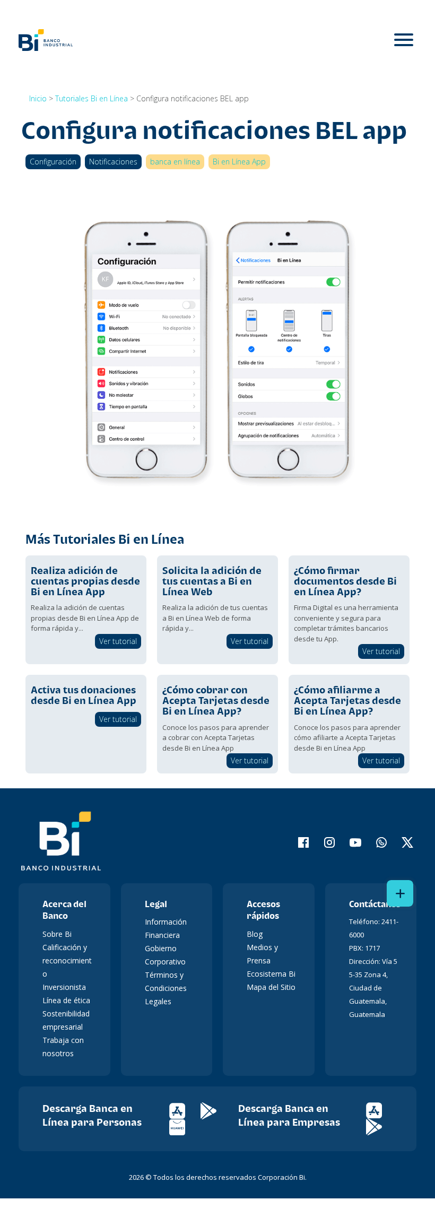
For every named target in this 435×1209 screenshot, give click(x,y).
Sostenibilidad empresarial (66, 1020)
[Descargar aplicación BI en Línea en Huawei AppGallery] (183, 1126)
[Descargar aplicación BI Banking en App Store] (380, 1109)
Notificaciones (113, 161)
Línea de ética (66, 1000)
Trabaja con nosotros (63, 1046)
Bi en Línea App (239, 161)
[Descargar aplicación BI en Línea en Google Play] (215, 1110)
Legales (158, 1001)
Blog (255, 934)
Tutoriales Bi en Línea (91, 98)
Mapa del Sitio (271, 987)
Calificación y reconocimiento (67, 960)
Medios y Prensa (262, 954)
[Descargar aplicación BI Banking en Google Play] (380, 1126)
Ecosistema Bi (271, 974)
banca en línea (175, 161)
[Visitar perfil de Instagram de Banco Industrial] (323, 842)
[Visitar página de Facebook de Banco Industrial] (297, 842)
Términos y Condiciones (166, 981)
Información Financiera (166, 928)
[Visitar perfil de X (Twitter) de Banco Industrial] (401, 842)
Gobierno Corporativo (165, 955)
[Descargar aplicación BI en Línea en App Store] (185, 1110)
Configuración (53, 161)
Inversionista (64, 987)
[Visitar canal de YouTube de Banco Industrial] (349, 842)
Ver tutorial (118, 641)
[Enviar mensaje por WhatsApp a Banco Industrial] (375, 842)
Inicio (38, 98)
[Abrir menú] (403, 40)
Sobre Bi (57, 934)
